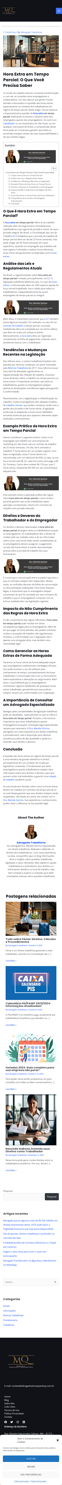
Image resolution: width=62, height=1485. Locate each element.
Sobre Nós (9, 1403)
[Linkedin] (23, 1422)
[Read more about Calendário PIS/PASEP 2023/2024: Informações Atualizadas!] (31, 982)
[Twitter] (11, 1422)
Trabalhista (10, 32)
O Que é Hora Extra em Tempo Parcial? (26, 175)
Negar (31, 1466)
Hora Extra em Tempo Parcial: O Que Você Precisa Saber (30, 172)
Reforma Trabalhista (18, 367)
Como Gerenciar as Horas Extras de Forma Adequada (32, 195)
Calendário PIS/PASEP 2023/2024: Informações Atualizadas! (28, 1005)
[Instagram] (17, 1422)
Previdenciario (10, 1320)
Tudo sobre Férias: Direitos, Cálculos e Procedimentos (31, 940)
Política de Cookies (21, 1481)
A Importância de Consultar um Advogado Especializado (28, 199)
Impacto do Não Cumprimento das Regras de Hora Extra (31, 191)
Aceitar (31, 1458)
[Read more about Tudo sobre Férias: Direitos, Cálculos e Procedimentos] (31, 918)
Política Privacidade (38, 1481)
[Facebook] (5, 1422)
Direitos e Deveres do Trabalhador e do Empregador (32, 187)
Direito (6, 1305)
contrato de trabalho (13, 325)
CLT (15, 236)
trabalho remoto (14, 405)
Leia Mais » (11, 960)
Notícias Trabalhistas (13, 1315)
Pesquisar (8, 1190)
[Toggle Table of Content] (52, 168)
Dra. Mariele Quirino (39, 728)
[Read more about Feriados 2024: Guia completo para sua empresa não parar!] (31, 1046)
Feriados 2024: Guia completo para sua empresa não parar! (30, 1069)
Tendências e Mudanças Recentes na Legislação (30, 181)
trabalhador (9, 123)
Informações (9, 1310)
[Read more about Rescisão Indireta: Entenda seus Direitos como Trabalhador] (31, 1119)
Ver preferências (31, 1474)
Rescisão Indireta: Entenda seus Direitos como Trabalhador (28, 1150)
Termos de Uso (11, 1410)
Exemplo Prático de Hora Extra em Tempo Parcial (30, 184)
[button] (57, 1440)
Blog (6, 1400)
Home (7, 1396)
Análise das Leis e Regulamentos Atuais (27, 178)
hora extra (38, 113)
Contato (8, 1416)
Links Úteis (9, 1406)
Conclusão (15, 203)
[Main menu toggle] (59, 11)
